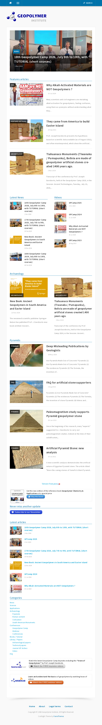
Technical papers (19, 645)
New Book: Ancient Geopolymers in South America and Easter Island (28, 304)
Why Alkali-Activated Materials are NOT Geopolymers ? (78, 229)
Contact (69, 706)
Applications (15, 608)
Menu (17, 3)
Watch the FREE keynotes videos (48, 666)
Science (13, 605)
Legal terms (55, 706)
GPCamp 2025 (75, 203)
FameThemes (59, 716)
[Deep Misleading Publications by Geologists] (26, 355)
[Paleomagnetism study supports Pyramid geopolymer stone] (26, 420)
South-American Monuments (23, 622)
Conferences (15, 625)
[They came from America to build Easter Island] (26, 130)
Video (14, 651)
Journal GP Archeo (19, 648)
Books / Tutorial (16, 637)
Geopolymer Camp (20, 628)
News (16, 51)
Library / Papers (16, 640)
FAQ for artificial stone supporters (68, 382)
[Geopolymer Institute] (27, 16)
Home (32, 706)
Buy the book (37, 497)
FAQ (12, 85)
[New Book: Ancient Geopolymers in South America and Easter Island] (29, 287)
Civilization (16, 620)
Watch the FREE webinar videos (47, 682)
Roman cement (18, 617)
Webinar (15, 631)
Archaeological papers (21, 642)
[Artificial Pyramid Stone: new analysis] (26, 457)
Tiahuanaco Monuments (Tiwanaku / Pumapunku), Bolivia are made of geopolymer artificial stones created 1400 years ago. (73, 308)
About (42, 706)
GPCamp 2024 (75, 214)
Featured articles (18, 121)
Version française (50, 483)
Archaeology (16, 154)
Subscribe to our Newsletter (27, 512)
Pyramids (14, 346)
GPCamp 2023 (75, 240)
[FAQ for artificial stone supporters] (26, 391)
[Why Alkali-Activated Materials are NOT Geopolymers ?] (26, 94)
